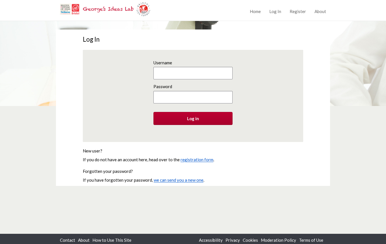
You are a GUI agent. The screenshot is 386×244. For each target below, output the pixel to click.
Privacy (232, 240)
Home (255, 11)
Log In (275, 11)
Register (298, 11)
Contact (67, 240)
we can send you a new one (178, 180)
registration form (197, 159)
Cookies (250, 240)
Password (162, 86)
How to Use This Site (111, 240)
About (320, 11)
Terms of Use (311, 240)
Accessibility (211, 240)
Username (162, 62)
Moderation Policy (278, 240)
